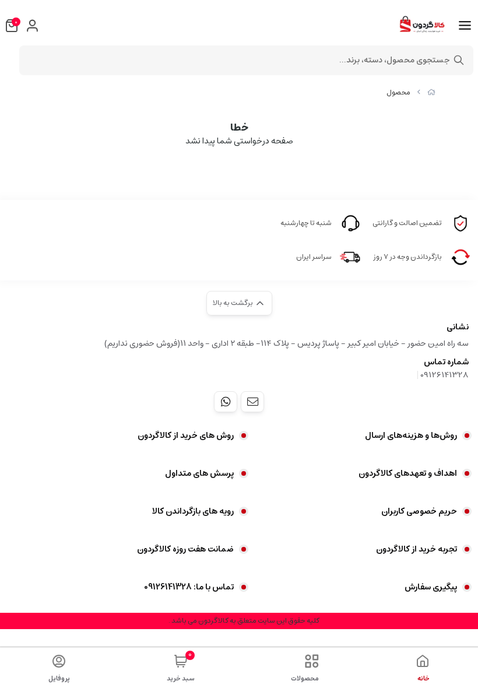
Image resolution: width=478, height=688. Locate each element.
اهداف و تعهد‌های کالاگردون (407, 473)
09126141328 (444, 375)
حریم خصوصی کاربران (419, 511)
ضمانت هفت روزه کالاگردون (185, 549)
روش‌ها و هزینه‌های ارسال (411, 435)
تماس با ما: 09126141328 (189, 587)
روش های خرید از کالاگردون (186, 435)
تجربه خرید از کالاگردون (416, 549)
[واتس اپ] (225, 401)
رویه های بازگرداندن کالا (193, 511)
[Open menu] (465, 26)
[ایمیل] (252, 401)
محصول (398, 92)
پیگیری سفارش (431, 587)
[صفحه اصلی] (431, 92)
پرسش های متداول (199, 473)
